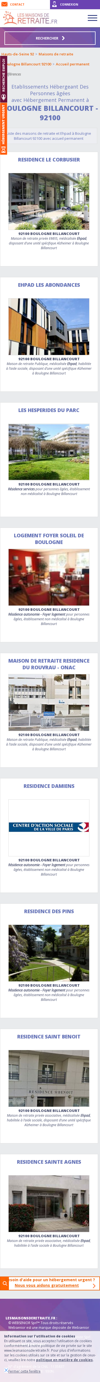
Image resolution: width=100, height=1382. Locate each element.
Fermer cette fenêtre (24, 1371)
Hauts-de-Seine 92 (17, 54)
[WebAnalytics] (17, 1307)
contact (17, 4)
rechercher (47, 38)
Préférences (12, 74)
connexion (69, 4)
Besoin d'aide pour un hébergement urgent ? (51, 1282)
